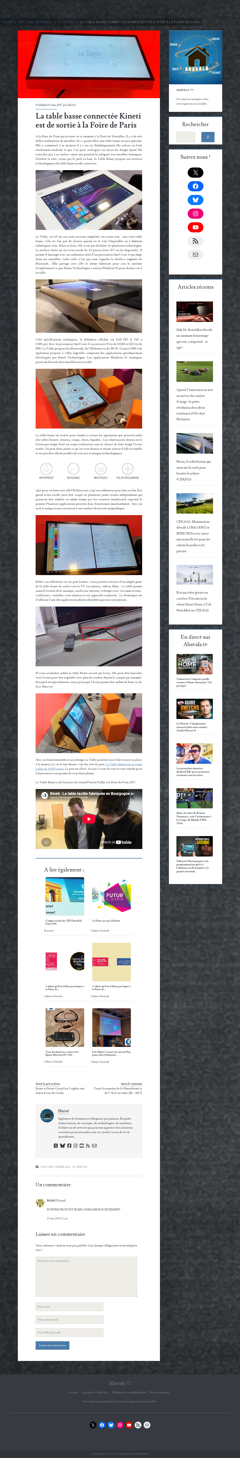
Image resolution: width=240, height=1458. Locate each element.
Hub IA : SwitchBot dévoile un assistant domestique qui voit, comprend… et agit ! (194, 339)
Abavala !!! (120, 1383)
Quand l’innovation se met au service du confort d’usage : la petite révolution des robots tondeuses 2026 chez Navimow (194, 404)
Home (8, 22)
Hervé (72, 105)
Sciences (66, 22)
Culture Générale (36, 22)
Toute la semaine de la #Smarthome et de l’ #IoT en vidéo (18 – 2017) (118, 1091)
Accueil (73, 1392)
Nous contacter (159, 1392)
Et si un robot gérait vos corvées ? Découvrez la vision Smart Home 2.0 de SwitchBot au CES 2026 (194, 601)
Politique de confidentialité (129, 1392)
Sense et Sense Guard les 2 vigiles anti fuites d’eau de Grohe (60, 1091)
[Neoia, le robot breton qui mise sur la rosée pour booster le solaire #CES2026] (194, 444)
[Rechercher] (208, 137)
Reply (65, 1218)
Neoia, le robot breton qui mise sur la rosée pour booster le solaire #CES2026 (193, 470)
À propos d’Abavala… (95, 1392)
